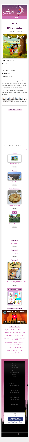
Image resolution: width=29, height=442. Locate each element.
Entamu (11, 25)
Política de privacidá (14, 397)
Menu (16, 17)
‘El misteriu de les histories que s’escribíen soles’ (14, 282)
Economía (14, 365)
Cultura (14, 363)
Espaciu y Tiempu (14, 385)
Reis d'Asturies (14, 163)
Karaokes (14, 250)
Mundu (14, 376)
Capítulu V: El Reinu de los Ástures (14, 342)
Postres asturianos (14, 205)
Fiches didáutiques (14, 189)
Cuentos (14, 171)
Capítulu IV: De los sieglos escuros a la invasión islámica (14, 338)
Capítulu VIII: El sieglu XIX (14, 350)
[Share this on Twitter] (21, 99)
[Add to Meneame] (4, 99)
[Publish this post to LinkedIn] (17, 99)
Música (14, 369)
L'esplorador (14, 253)
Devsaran (21, 435)
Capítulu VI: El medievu (14, 344)
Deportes (14, 370)
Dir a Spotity (24, 149)
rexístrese (10, 101)
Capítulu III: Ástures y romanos (14, 335)
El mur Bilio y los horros (14, 182)
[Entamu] (14, 10)
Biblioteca (14, 260)
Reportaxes (14, 240)
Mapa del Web (14, 404)
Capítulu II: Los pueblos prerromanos (14, 332)
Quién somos (14, 390)
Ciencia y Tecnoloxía (14, 372)
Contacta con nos (14, 392)
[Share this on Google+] (13, 99)
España (14, 374)
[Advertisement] (14, 233)
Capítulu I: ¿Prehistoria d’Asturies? (14, 330)
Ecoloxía (14, 378)
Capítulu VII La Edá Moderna (15, 347)
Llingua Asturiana (14, 367)
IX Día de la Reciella (14, 224)
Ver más (14, 166)
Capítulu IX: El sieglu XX (14, 353)
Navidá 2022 (14, 243)
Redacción (19, 31)
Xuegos (14, 153)
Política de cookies (14, 399)
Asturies (14, 362)
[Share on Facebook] (9, 99)
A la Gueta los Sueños (14, 383)
